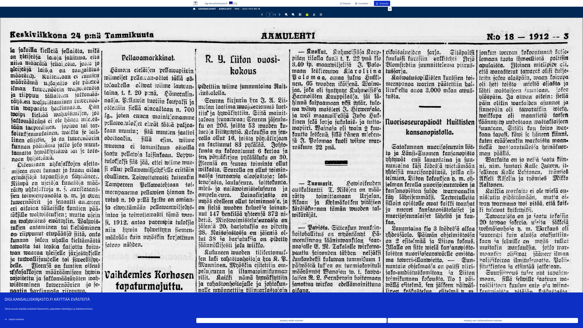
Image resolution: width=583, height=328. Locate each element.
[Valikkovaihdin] (390, 9)
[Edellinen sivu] (262, 14)
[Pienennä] (293, 14)
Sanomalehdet (207, 8)
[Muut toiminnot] (321, 14)
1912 (236, 8)
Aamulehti (225, 8)
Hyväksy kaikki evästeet (291, 320)
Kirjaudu (383, 3)
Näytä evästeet (16, 319)
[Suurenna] (286, 14)
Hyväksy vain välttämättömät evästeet (483, 320)
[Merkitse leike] (300, 14)
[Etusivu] (194, 8)
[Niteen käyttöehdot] (307, 14)
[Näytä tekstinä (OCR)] (314, 14)
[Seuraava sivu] (279, 14)
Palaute (346, 3)
